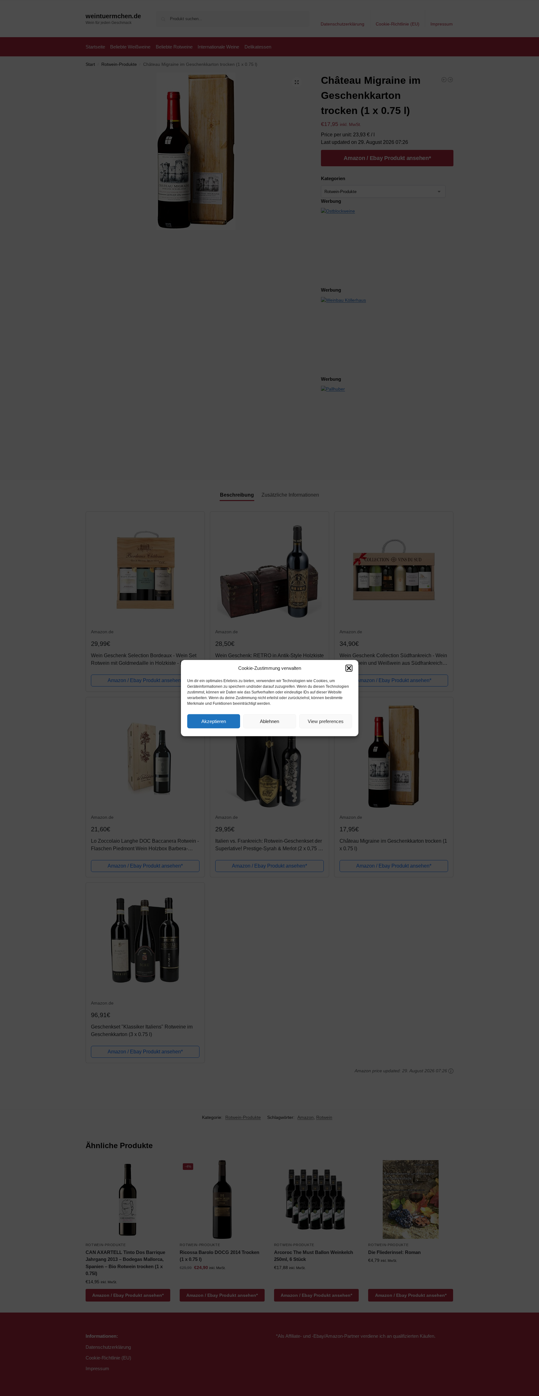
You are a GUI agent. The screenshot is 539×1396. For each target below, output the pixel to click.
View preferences (326, 721)
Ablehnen (269, 721)
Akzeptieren (213, 721)
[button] (349, 668)
